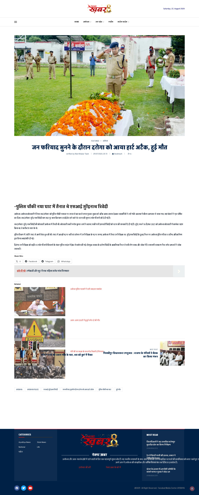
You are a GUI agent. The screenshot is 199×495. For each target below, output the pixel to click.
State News (41, 442)
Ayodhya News (25, 442)
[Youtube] (30, 488)
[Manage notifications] (192, 488)
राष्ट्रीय (110, 22)
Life (38, 447)
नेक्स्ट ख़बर (99, 454)
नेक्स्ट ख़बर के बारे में (113, 467)
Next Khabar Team (82, 153)
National (22, 447)
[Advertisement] (99, 179)
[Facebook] (17, 488)
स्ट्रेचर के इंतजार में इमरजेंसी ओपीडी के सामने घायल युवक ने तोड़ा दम (161, 470)
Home (76, 22)
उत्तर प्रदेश (99, 22)
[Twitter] (23, 488)
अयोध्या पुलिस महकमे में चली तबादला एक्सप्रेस (86, 289)
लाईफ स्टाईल (122, 22)
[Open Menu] (15, 22)
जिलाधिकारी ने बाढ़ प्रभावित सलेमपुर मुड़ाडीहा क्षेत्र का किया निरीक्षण (161, 443)
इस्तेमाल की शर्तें (85, 467)
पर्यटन (21, 452)
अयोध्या (86, 22)
